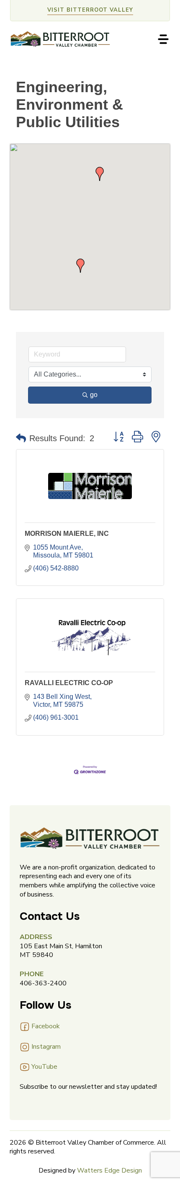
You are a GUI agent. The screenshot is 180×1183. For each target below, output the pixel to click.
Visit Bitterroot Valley (90, 10)
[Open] (163, 39)
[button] (80, 265)
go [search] (94, 394)
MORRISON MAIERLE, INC (67, 533)
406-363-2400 (43, 983)
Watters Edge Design (109, 1170)
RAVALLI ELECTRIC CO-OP (69, 682)
